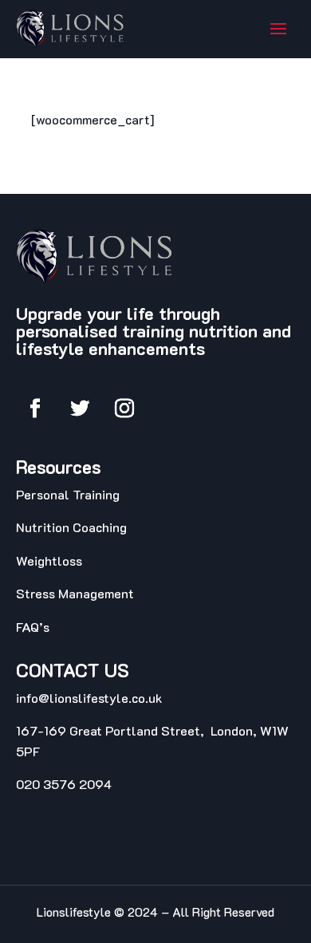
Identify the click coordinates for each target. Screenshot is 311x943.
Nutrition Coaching (71, 527)
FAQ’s (32, 626)
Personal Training (68, 494)
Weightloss (49, 560)
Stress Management (76, 593)
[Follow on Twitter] (80, 408)
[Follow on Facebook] (35, 408)
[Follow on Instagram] (124, 408)
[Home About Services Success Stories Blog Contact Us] (278, 28)
